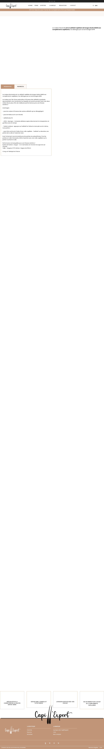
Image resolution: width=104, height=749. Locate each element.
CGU (101, 747)
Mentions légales (93, 747)
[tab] (7, 86)
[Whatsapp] (54, 743)
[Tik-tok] (54, 1)
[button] (88, 5)
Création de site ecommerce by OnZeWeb (13, 747)
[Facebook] (49, 1)
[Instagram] (49, 743)
